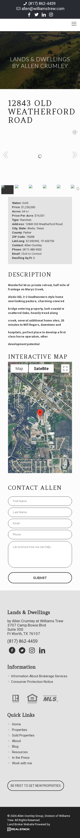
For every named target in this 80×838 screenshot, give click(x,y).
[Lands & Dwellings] (40, 22)
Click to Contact (31, 253)
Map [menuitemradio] (19, 368)
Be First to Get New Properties (36, 785)
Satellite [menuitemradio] (41, 368)
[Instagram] (51, 14)
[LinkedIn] (44, 14)
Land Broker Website (20, 824)
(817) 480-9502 (32, 249)
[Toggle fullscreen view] (65, 368)
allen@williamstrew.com (43, 8)
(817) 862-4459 (42, 3)
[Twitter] (36, 14)
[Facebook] (29, 14)
